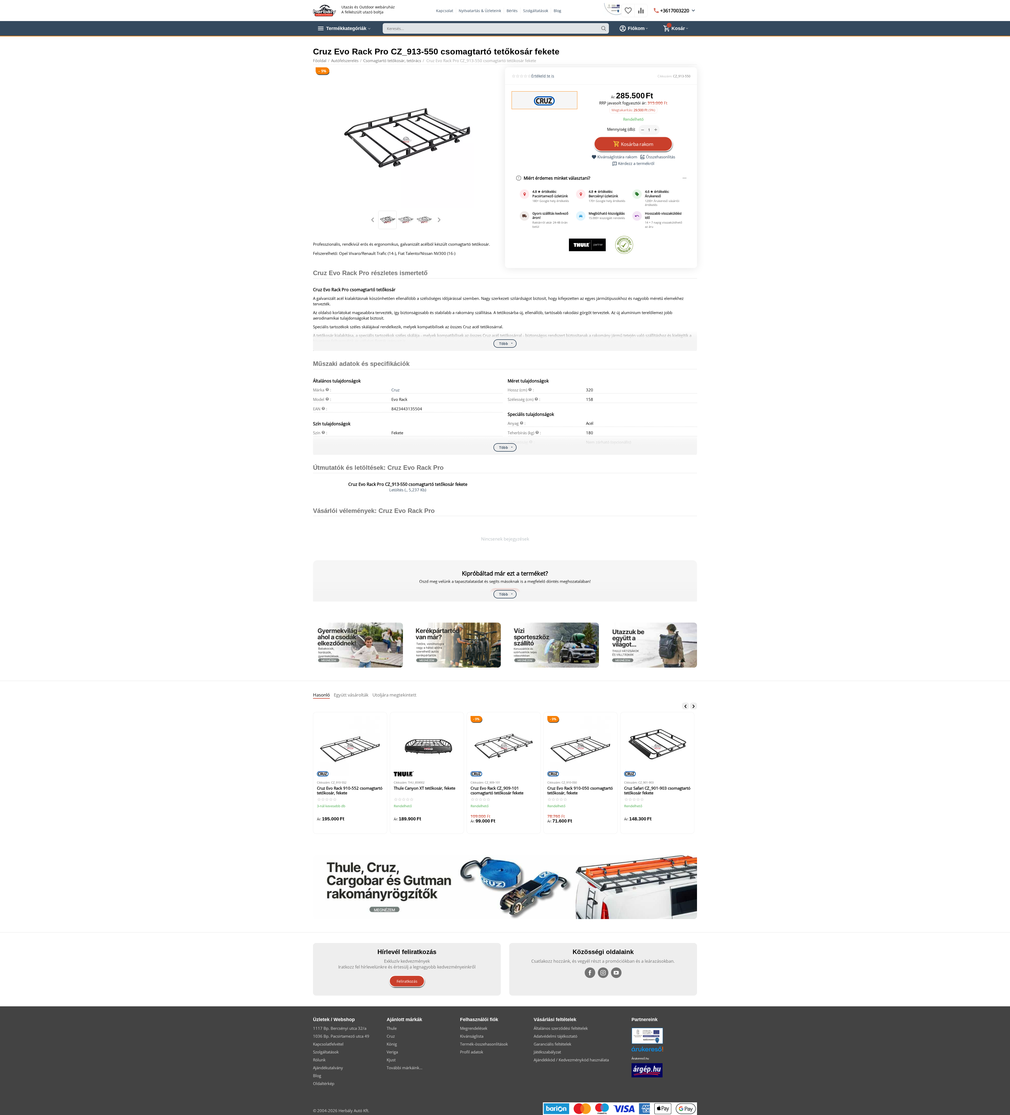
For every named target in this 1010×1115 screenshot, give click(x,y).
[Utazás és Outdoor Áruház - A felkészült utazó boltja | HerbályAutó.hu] (324, 10)
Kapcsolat (444, 10)
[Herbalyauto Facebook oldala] (590, 972)
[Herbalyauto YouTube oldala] (616, 972)
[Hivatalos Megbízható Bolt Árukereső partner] (624, 245)
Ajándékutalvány (328, 1067)
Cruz (395, 389)
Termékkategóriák (346, 28)
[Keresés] (603, 28)
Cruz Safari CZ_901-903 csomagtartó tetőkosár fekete (657, 790)
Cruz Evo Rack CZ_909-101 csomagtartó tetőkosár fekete (497, 790)
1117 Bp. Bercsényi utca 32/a (339, 1028)
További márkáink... (404, 1067)
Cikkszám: (665, 76)
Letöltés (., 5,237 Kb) (407, 489)
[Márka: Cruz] (544, 100)
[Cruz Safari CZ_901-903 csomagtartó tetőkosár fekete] (657, 746)
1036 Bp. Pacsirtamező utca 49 (341, 1036)
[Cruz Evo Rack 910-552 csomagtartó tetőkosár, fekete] (350, 746)
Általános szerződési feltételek (561, 1028)
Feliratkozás (407, 981)
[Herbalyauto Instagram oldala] (603, 972)
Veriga (392, 1052)
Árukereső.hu (640, 1058)
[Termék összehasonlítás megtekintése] (641, 13)
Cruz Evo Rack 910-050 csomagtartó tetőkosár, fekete (580, 790)
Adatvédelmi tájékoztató (555, 1036)
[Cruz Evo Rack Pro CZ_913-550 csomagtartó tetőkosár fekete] (405, 139)
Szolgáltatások (535, 10)
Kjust (391, 1059)
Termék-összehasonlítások (484, 1044)
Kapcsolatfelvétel (328, 1044)
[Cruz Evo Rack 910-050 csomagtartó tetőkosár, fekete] (580, 746)
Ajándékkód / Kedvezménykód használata (571, 1059)
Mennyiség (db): (621, 129)
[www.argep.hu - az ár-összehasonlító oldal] (647, 1069)
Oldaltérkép (323, 1083)
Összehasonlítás (660, 157)
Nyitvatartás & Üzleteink (480, 10)
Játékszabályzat (547, 1052)
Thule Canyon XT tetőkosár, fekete (424, 788)
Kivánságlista (471, 1036)
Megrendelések (473, 1028)
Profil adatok (471, 1052)
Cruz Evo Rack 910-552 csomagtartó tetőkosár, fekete (349, 790)
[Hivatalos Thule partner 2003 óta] (587, 245)
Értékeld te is (542, 76)
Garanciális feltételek (552, 1044)
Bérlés (512, 10)
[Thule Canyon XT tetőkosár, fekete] (427, 746)
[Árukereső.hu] (655, 1051)
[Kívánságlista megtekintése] (628, 13)
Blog (557, 10)
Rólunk (319, 1059)
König (392, 1044)
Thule (392, 1028)
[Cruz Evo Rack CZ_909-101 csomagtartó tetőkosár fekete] (503, 746)
